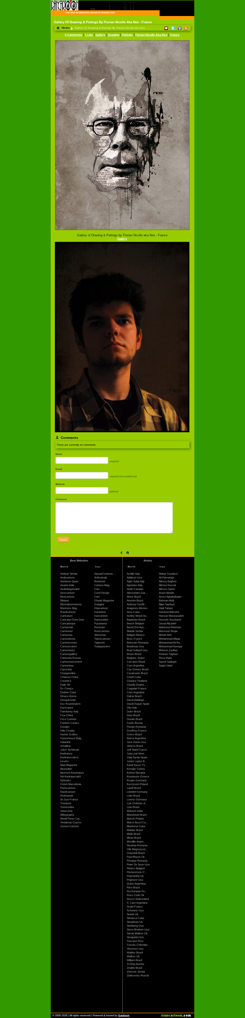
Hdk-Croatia (67, 730)
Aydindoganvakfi (69, 589)
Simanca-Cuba (135, 918)
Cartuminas (67, 665)
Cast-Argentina (135, 665)
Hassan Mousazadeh (171, 615)
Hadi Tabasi (166, 608)
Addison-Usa (134, 577)
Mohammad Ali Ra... (170, 642)
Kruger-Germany (137, 780)
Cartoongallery (68, 654)
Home (65, 27)
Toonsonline (67, 807)
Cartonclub (66, 627)
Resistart (99, 627)
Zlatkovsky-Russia (138, 975)
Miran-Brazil (134, 837)
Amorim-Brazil (135, 600)
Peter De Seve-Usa (138, 864)
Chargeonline (68, 673)
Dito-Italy (132, 707)
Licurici (64, 761)
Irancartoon (101, 615)
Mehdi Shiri (165, 634)
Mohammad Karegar (171, 646)
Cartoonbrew (67, 638)
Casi (97, 589)
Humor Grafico (69, 734)
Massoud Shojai (168, 631)
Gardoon (123, 1015)
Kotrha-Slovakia (136, 772)
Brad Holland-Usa (137, 650)
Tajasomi (99, 642)
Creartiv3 (65, 680)
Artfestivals (100, 577)
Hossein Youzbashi (170, 619)
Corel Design (101, 592)
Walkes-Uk (133, 956)
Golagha (99, 604)
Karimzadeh (101, 619)
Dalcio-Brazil (134, 696)
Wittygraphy (67, 814)
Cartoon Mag (101, 585)
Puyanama (100, 623)
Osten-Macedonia (70, 784)
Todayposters (102, 646)
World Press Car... (71, 818)
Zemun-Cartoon (69, 826)
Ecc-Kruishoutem (70, 703)
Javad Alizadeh (167, 623)
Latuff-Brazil (134, 788)
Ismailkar (65, 745)
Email (59, 469)
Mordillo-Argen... (136, 841)
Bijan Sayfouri (167, 604)
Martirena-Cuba (136, 826)
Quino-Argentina (136, 883)
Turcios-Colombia (137, 944)
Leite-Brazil (133, 795)
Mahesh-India (135, 810)
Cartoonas (66, 634)
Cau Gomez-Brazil (137, 669)
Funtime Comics (69, 722)
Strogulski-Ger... (136, 937)
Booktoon (99, 581)
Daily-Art (65, 684)
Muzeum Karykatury (72, 772)
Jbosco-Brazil (135, 745)
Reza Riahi (165, 657)
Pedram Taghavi (168, 654)
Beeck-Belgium (135, 623)
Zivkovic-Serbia (136, 971)
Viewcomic (66, 810)
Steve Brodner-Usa (138, 929)
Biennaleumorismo (71, 604)
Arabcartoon (67, 577)
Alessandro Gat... (137, 592)
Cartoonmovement (71, 661)
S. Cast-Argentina (137, 902)
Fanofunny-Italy (69, 711)
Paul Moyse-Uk (136, 856)
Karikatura (66, 753)
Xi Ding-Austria (135, 964)
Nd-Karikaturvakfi (70, 776)
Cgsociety (66, 669)
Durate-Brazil (134, 719)
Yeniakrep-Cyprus (70, 822)
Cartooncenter (68, 642)
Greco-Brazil (134, 734)
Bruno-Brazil (134, 654)
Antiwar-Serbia (68, 573)
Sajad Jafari (166, 665)
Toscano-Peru (135, 941)
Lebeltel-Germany (137, 791)
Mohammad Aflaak (169, 638)
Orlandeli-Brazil (136, 853)
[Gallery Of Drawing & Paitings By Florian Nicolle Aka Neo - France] (122, 230)
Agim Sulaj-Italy (136, 581)
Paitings (127, 35)
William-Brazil (134, 960)
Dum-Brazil (133, 715)
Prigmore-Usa (135, 879)
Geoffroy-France (136, 730)
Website (60, 484)
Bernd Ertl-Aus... (136, 627)
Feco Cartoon (68, 719)
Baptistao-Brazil (136, 619)
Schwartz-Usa (135, 910)
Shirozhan (100, 634)
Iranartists (100, 612)
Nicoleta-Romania (137, 845)
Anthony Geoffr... (136, 604)
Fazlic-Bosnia (135, 722)
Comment (61, 499)
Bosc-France (134, 638)
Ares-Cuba (133, 612)
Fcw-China (66, 715)
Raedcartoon (67, 791)
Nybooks (65, 780)
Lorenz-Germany (137, 799)
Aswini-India (67, 585)
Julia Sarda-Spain (137, 757)
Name (59, 454)
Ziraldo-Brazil (134, 967)
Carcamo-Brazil (136, 661)
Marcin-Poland (135, 818)
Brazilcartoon (68, 612)
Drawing (113, 35)
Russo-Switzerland (138, 898)
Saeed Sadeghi (167, 661)
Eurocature (66, 707)
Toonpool (65, 803)
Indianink (65, 742)
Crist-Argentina (135, 692)
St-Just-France (69, 799)
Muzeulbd (66, 768)
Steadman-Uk (135, 921)
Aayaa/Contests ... (105, 573)
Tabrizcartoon (102, 638)
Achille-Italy (133, 573)
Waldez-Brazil (135, 952)
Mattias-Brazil (135, 830)
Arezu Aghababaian (170, 596)
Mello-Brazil (133, 833)
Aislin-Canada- (135, 589)
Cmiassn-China (69, 677)
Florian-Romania (136, 726)
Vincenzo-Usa (135, 948)
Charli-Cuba (134, 677)
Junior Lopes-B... (137, 761)
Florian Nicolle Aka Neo (151, 35)
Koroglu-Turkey (136, 768)
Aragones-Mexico (137, 608)
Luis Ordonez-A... (137, 803)
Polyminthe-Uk (135, 876)
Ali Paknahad (166, 577)
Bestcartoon (67, 596)
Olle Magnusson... (137, 849)
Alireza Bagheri (167, 581)
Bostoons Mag (68, 608)
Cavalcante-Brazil (137, 673)
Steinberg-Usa (135, 925)
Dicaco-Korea (68, 696)
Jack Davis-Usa (136, 742)
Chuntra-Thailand (137, 680)
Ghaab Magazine (104, 600)
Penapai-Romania (137, 860)
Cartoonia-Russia (70, 657)
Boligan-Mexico (136, 634)
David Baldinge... (136, 700)
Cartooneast (67, 650)
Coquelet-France (136, 688)
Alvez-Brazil (134, 596)
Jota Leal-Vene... (136, 753)
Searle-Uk (133, 914)
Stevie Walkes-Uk (137, 933)
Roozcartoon (101, 631)
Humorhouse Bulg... (71, 738)
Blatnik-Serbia (135, 631)
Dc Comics (66, 688)
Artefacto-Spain (69, 581)
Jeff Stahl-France (137, 749)
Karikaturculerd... (70, 757)
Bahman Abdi (166, 600)
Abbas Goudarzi (168, 573)
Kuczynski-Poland (137, 784)
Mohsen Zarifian (168, 650)
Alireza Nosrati (167, 585)
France (174, 35)
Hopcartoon (101, 608)
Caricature (66, 615)
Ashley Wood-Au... (137, 615)
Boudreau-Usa (135, 646)
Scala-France (135, 906)
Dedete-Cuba (68, 692)
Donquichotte (68, 700)
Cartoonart (66, 631)
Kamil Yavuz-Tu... (137, 765)
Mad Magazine (68, 765)
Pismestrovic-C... (137, 872)
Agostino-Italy (135, 585)
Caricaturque (67, 623)
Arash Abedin (166, 592)
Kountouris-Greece (138, 776)
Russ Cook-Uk (135, 895)
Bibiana (64, 600)
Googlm (64, 726)
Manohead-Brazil (136, 814)
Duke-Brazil (133, 711)
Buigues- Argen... (137, 657)
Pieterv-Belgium (136, 868)
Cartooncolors (68, 646)
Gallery (100, 35)
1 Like (89, 35)
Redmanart (66, 795)
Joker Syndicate (69, 749)
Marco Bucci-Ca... (137, 822)
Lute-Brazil (133, 807)
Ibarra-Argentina (136, 738)
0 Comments (73, 35)
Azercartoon (67, 592)
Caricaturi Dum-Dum (72, 619)
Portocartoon (67, 788)
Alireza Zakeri (167, 589)
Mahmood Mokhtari (170, 627)
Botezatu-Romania (137, 642)
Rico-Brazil (133, 887)
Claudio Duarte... (136, 684)
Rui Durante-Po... (137, 891)
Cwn (97, 596)
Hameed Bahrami (169, 612)
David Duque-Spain (138, 703)
